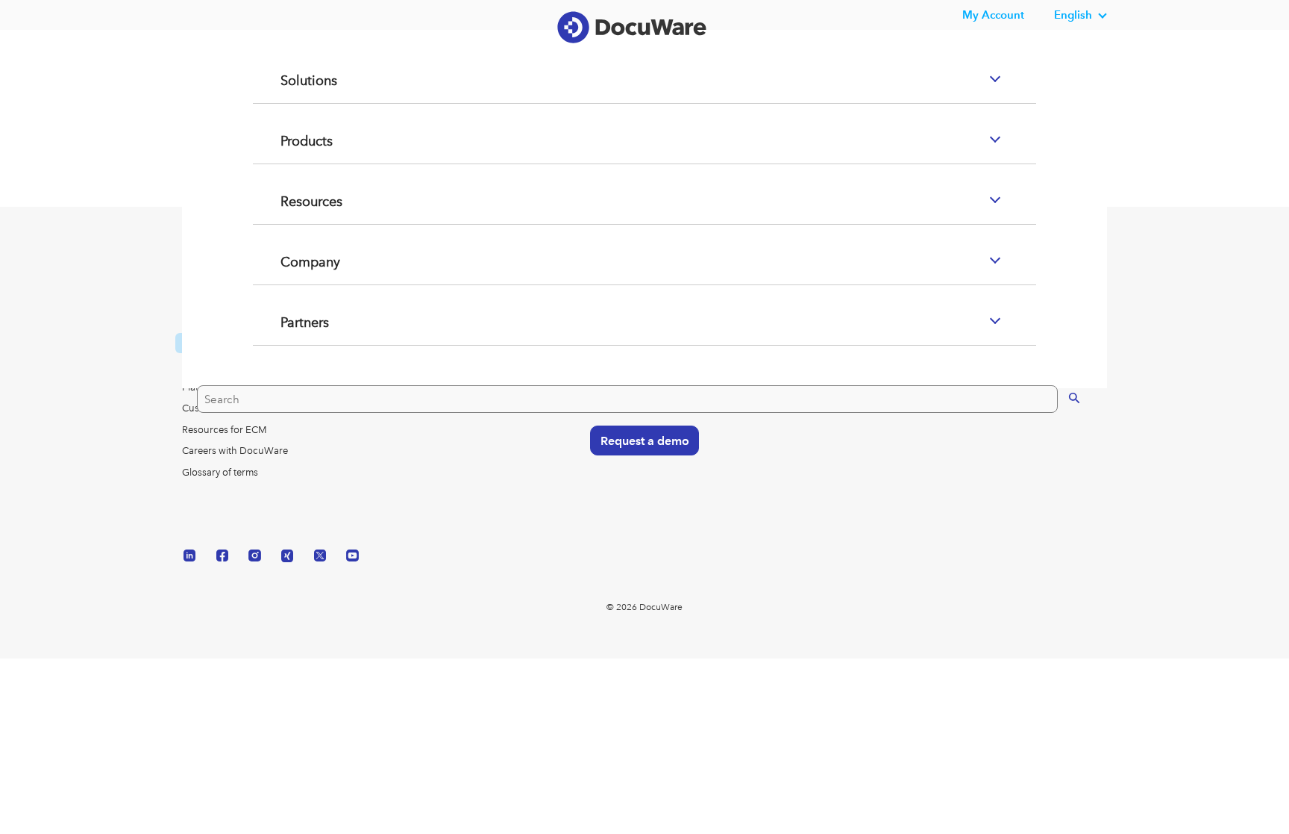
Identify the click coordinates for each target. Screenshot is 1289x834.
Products (289, 201)
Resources (293, 261)
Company (292, 322)
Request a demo (637, 499)
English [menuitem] (1073, 14)
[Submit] (1059, 456)
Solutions (290, 140)
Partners (286, 382)
